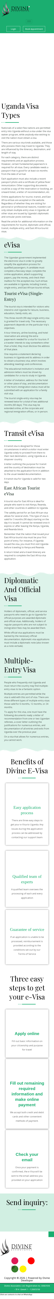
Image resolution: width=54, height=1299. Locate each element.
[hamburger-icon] (29, 21)
